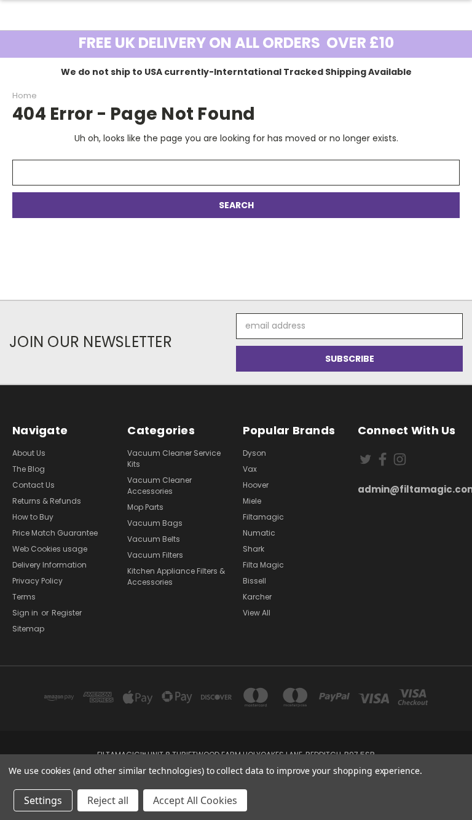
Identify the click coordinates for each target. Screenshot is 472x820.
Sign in (26, 612)
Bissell (254, 581)
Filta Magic (263, 565)
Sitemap (28, 628)
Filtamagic (263, 517)
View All (256, 612)
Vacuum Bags (155, 523)
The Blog (28, 469)
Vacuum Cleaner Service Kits (174, 458)
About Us (28, 453)
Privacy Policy (37, 581)
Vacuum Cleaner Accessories (159, 485)
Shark (253, 549)
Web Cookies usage (49, 549)
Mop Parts (145, 507)
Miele (252, 501)
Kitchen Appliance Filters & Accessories (176, 576)
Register (67, 612)
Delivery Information (49, 565)
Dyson (254, 453)
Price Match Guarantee (55, 533)
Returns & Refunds (46, 501)
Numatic (259, 533)
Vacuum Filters (155, 555)
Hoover (256, 485)
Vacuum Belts (153, 539)
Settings (43, 800)
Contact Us (33, 485)
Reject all (107, 800)
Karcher (257, 597)
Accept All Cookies (195, 800)
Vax (250, 469)
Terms (24, 597)
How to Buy (32, 517)
